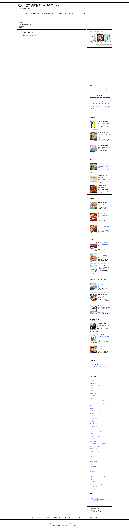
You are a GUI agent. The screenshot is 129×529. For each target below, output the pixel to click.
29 (108, 106)
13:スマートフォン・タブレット (97, 423)
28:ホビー (92, 464)
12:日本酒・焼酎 (93, 421)
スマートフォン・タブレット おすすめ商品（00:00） (104, 309)
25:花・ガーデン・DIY (95, 456)
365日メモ (93, 502)
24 (94, 106)
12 (99, 103)
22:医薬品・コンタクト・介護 (97, 448)
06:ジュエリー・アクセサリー (97, 405)
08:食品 (91, 410)
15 (108, 103)
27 (102, 106)
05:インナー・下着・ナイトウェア (98, 403)
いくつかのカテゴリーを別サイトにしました (99, 367)
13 (102, 103)
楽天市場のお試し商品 (95, 385)
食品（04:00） (101, 187)
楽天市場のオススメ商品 (95, 388)
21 (105, 104)
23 (91, 106)
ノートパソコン (95, 428)
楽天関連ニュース (94, 383)
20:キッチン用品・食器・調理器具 (98, 443)
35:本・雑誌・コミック (95, 481)
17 (93, 104)
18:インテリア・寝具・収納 (96, 438)
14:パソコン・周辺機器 (95, 426)
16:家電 (91, 433)
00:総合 (91, 390)
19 (99, 104)
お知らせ (92, 380)
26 (99, 106)
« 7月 (95, 110)
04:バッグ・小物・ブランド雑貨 (97, 400)
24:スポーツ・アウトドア (96, 453)
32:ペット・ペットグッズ (96, 474)
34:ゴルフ (92, 479)
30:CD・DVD (93, 469)
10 (93, 103)
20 (102, 104)
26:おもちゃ (92, 459)
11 (96, 103)
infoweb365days (95, 498)
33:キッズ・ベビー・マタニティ (97, 476)
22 (108, 104)
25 (96, 106)
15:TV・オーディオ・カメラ (96, 431)
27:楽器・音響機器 (94, 461)
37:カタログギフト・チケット (97, 486)
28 (105, 106)
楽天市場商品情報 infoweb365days (99, 499)
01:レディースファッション (96, 393)
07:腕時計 (92, 408)
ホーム (20, 18)
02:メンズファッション (95, 395)
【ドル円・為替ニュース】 (97, 500)
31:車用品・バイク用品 (95, 471)
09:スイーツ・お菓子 (95, 413)
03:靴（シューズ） (94, 398)
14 (105, 103)
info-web (93, 497)
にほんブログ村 (27, 26)
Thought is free (73, 525)
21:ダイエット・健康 (94, 446)
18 (96, 104)
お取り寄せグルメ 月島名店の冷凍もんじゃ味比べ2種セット (104, 136)
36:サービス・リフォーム (96, 484)
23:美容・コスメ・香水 (95, 451)
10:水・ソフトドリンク (95, 416)
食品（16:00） (101, 177)
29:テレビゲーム (93, 466)
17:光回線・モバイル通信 (95, 436)
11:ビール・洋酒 (93, 418)
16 (91, 104)
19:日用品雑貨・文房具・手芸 (97, 441)
